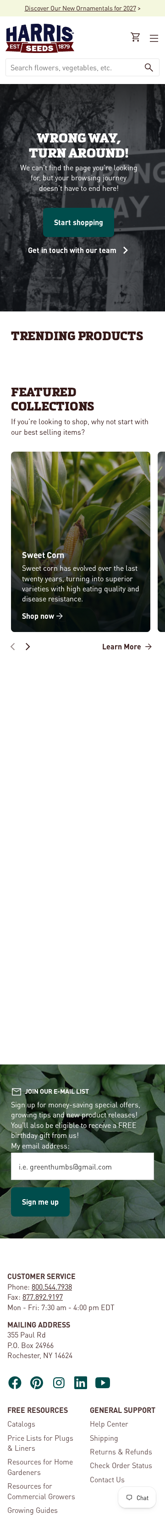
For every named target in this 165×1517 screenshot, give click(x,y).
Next (27, 646)
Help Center (109, 1423)
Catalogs (21, 1423)
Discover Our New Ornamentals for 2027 (80, 8)
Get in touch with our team (73, 250)
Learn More (122, 646)
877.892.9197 (42, 1296)
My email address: (40, 1145)
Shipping (104, 1438)
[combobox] (72, 67)
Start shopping (78, 222)
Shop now (38, 616)
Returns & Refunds (121, 1451)
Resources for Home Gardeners (40, 1466)
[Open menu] (153, 38)
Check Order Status (121, 1465)
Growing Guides (32, 1510)
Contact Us (107, 1479)
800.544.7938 (52, 1286)
